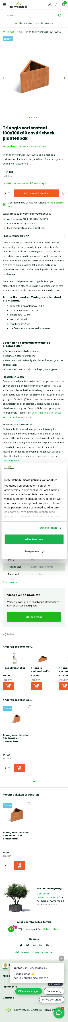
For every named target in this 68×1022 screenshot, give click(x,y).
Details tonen (48, 527)
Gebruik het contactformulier (47, 895)
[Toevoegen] (8, 686)
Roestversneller (15, 668)
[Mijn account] (49, 5)
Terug (10, 31)
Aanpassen (32, 551)
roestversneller (11, 460)
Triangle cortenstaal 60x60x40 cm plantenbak (16, 738)
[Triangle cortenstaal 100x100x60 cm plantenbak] (17, 815)
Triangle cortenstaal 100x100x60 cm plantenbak (16, 835)
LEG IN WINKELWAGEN (36, 193)
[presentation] (3, 78)
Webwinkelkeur (51, 929)
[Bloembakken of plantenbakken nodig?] (19, 4)
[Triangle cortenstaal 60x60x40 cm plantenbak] (17, 718)
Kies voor (26, 228)
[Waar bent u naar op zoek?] (60, 15)
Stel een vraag (34, 616)
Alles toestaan (34, 539)
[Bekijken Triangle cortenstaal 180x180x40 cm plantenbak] (43, 659)
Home (19, 31)
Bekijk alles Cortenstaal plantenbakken (24, 146)
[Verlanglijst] (56, 4)
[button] (29, 117)
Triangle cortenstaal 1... (40, 669)
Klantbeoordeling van (22, 223)
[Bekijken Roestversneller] (15, 659)
